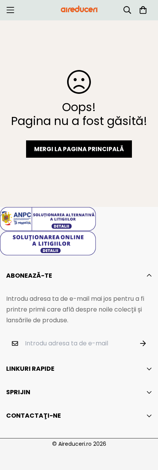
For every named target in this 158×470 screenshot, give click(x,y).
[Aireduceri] (79, 10)
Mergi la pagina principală (79, 149)
